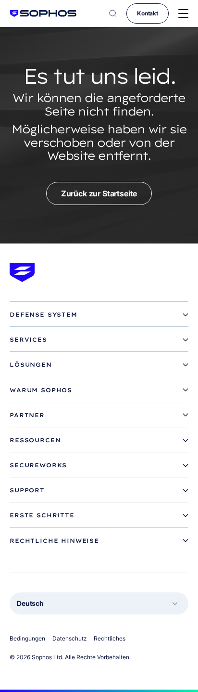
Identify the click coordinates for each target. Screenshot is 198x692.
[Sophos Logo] (43, 13)
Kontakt (147, 13)
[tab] (99, 315)
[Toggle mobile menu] (183, 14)
